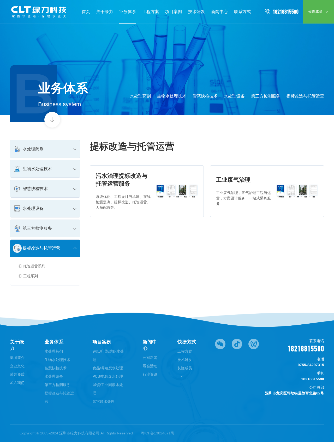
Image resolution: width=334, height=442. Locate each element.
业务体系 (127, 11)
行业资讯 (150, 374)
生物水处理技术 (171, 96)
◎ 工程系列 (28, 276)
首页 (86, 11)
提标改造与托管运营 (305, 96)
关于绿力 (104, 11)
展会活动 (150, 366)
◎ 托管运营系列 (32, 266)
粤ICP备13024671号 (157, 433)
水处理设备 (234, 96)
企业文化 (17, 366)
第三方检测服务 (265, 96)
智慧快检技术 (205, 96)
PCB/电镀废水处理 (108, 376)
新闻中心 (219, 11)
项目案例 (173, 11)
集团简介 (17, 357)
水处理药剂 (140, 96)
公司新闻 (150, 357)
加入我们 (17, 383)
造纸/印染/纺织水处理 (108, 355)
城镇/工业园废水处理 (108, 389)
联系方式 (242, 11)
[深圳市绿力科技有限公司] (39, 12)
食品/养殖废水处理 (108, 368)
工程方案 (150, 11)
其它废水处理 (104, 401)
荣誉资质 (17, 374)
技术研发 (196, 11)
